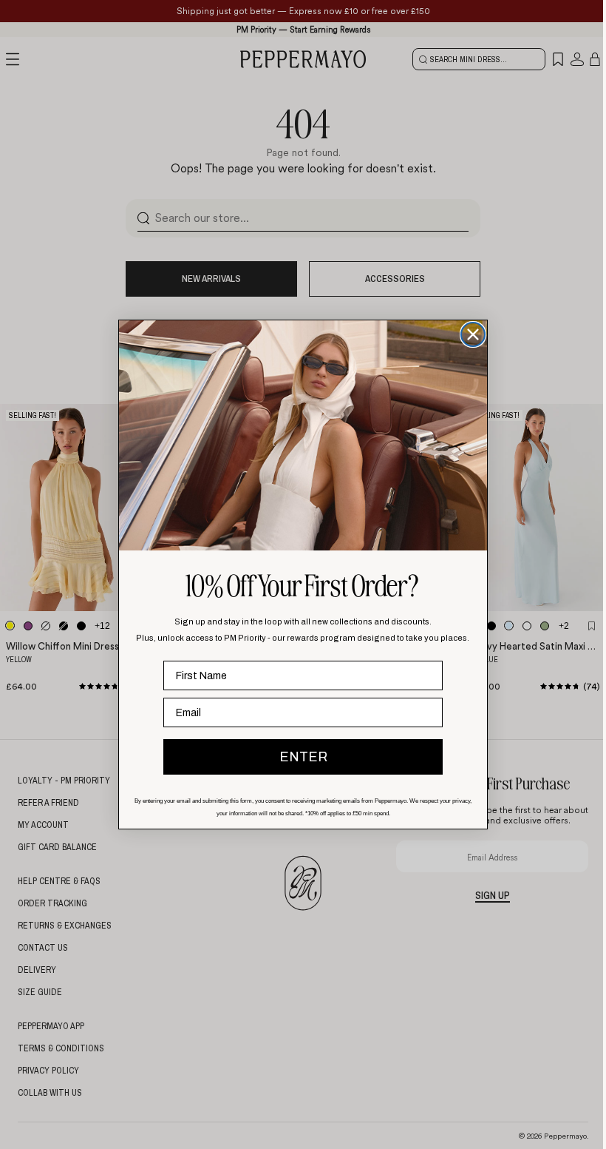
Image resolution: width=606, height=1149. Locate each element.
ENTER (303, 756)
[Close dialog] (473, 334)
